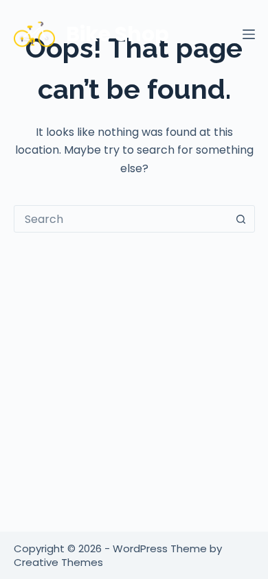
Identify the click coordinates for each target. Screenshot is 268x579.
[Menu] (249, 34)
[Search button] (241, 219)
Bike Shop (117, 34)
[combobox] (121, 219)
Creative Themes (58, 562)
